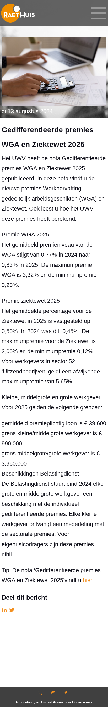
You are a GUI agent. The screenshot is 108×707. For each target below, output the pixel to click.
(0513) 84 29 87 (41, 693)
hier (87, 580)
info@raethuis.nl (54, 693)
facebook (66, 693)
